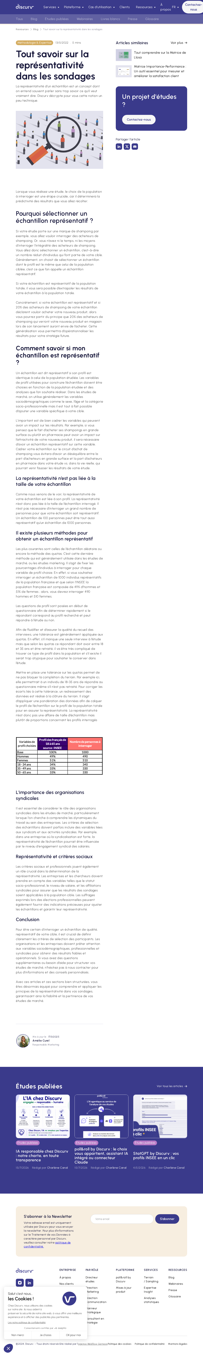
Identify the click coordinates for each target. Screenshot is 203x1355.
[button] (50, 7)
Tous (19, 19)
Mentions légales (177, 1344)
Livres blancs (110, 19)
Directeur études (92, 1279)
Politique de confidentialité (150, 1344)
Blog (35, 29)
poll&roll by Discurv (123, 1279)
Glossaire (175, 1296)
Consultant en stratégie (95, 1320)
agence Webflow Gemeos (93, 1344)
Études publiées (57, 19)
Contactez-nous (139, 119)
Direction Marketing (92, 1289)
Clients (125, 7)
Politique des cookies (119, 1344)
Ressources (22, 29)
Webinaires (176, 1283)
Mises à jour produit (123, 1289)
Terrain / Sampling (151, 1279)
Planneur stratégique (93, 1310)
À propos (165, 7)
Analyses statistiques (151, 1300)
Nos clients (66, 1283)
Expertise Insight (150, 1289)
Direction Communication (96, 1300)
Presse (173, 1290)
